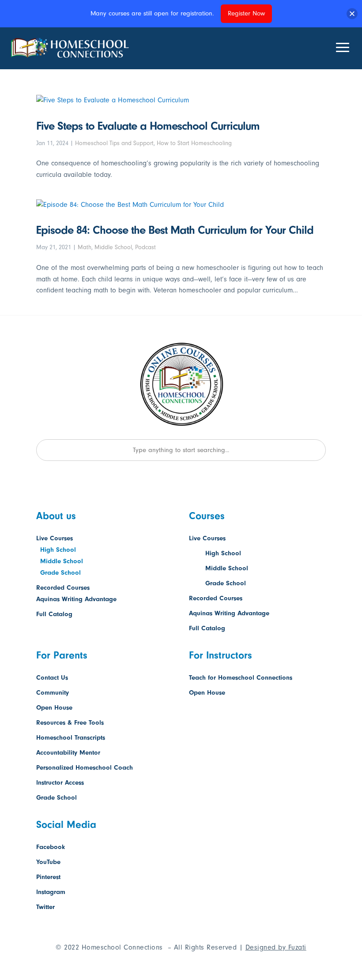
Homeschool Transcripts (70, 737)
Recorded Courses (63, 587)
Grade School (60, 572)
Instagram (50, 892)
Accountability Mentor (68, 752)
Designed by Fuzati (275, 947)
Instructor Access (60, 782)
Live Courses (54, 538)
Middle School (113, 247)
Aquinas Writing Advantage (76, 599)
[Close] (352, 13)
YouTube (48, 862)
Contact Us (52, 677)
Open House (54, 707)
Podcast (145, 247)
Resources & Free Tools (70, 722)
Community (52, 692)
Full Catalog (54, 614)
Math (84, 247)
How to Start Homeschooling (194, 143)
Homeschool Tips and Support (114, 143)
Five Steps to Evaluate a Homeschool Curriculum (148, 126)
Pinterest (48, 877)
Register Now (246, 13)
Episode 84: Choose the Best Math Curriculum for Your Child (174, 230)
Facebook (50, 847)
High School (58, 550)
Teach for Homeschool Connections (240, 677)
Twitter (45, 907)
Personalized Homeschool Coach (84, 767)
